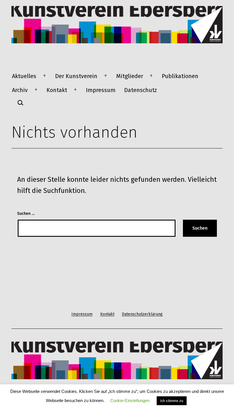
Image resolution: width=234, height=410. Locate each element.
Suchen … (26, 213)
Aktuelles (24, 76)
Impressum (101, 90)
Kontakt (57, 90)
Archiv (20, 90)
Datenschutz (140, 90)
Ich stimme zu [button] (171, 401)
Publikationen (180, 76)
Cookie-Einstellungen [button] (130, 400)
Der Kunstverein (76, 76)
